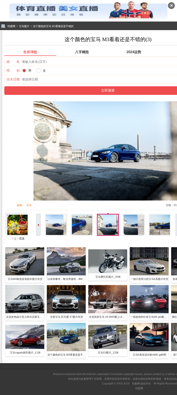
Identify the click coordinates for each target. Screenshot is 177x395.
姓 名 (13, 61)
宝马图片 (24, 26)
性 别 (13, 70)
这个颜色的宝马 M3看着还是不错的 (53, 26)
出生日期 (13, 79)
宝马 (29, 205)
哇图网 (11, 26)
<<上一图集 (17, 227)
